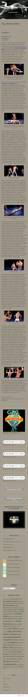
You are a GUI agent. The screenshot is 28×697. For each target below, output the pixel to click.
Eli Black (11, 624)
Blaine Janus (13, 603)
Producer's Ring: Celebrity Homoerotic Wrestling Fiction (14, 490)
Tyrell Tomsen (15, 661)
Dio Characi (14, 621)
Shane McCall (20, 654)
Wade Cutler (18, 664)
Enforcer (16, 624)
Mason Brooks (7, 645)
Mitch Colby (8, 647)
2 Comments (4, 39)
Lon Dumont (12, 642)
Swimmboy (9, 563)
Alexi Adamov (15, 599)
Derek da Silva (7, 621)
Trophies (5, 32)
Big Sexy (9, 603)
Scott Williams (12, 654)
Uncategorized (9, 397)
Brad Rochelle (8, 605)
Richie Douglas (8, 652)
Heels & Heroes (6, 432)
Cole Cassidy (18, 616)
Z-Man (20, 667)
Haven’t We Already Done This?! (9, 541)
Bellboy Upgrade (6, 539)
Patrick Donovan (7, 650)
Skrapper (12, 656)
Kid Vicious (13, 640)
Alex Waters (7, 398)
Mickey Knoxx (15, 645)
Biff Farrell (5, 603)
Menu (24, 1)
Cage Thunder (14, 608)
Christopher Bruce (11, 616)
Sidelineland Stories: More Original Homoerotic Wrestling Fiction (14, 498)
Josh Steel (23, 398)
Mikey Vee (20, 645)
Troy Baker (18, 659)
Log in (4, 681)
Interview (5, 629)
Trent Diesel (6, 659)
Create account (6, 678)
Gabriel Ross (11, 626)
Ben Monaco (21, 601)
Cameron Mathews (8, 609)
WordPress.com (6, 689)
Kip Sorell (19, 640)
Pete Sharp (14, 649)
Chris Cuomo (11, 614)
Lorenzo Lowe (21, 642)
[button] (11, 523)
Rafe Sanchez (19, 649)
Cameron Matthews (19, 609)
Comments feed (6, 687)
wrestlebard (5, 38)
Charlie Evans (16, 611)
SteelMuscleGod (19, 656)
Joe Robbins (5, 631)
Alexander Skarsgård (7, 599)
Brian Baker (12, 398)
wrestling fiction (14, 667)
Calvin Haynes (21, 607)
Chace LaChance (8, 611)
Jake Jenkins (13, 629)
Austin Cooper (12, 601)
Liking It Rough (6, 547)
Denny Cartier (18, 618)
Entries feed (5, 684)
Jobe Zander (21, 628)
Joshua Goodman (9, 634)
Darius (12, 618)
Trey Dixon (12, 659)
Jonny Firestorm (14, 631)
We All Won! (5, 544)
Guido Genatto (17, 626)
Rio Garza (14, 652)
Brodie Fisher (17, 398)
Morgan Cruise (17, 647)
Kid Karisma (12, 637)
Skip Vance (6, 656)
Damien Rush (7, 618)
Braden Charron (19, 603)
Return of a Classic (6, 550)
